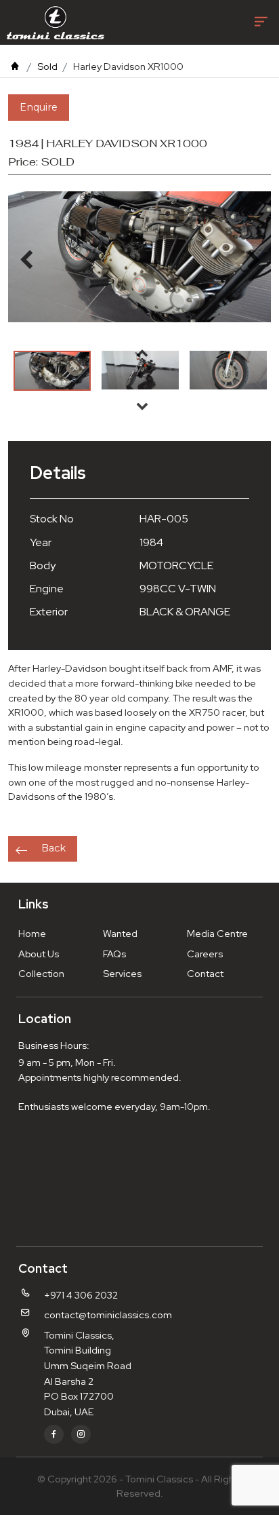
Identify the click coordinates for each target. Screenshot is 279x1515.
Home (32, 933)
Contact (205, 973)
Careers (205, 953)
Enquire (39, 107)
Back (53, 848)
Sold (47, 66)
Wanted (120, 933)
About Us (38, 953)
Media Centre (217, 933)
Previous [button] (142, 353)
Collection (41, 973)
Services (122, 973)
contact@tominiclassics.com (108, 1314)
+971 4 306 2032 (81, 1294)
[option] (52, 371)
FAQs (114, 953)
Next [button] (142, 406)
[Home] (15, 66)
